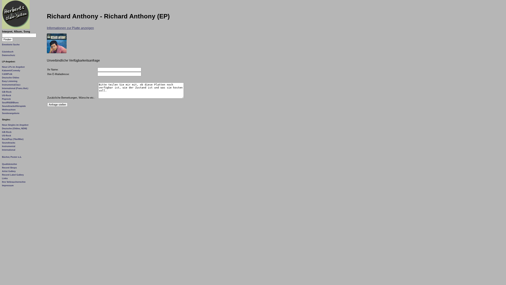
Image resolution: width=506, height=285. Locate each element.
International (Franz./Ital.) (15, 88)
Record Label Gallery (13, 175)
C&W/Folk (7, 74)
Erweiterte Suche (11, 44)
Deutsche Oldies (10, 77)
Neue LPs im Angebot (13, 67)
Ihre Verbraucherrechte (13, 182)
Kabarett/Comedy (11, 70)
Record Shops (9, 167)
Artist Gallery (9, 171)
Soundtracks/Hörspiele (14, 106)
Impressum (8, 185)
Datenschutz (8, 55)
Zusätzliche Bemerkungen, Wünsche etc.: (71, 97)
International (8, 150)
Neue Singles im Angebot (15, 125)
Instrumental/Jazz (11, 85)
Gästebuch (7, 51)
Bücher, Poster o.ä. (12, 157)
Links (5, 178)
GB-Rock (6, 92)
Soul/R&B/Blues (10, 102)
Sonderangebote (10, 113)
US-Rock (6, 95)
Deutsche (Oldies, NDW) (14, 128)
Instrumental (8, 146)
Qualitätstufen (9, 164)
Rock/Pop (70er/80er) (13, 139)
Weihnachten (9, 109)
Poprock (6, 99)
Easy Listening (9, 81)
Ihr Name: (53, 69)
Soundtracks (8, 143)
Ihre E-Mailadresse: (58, 74)
